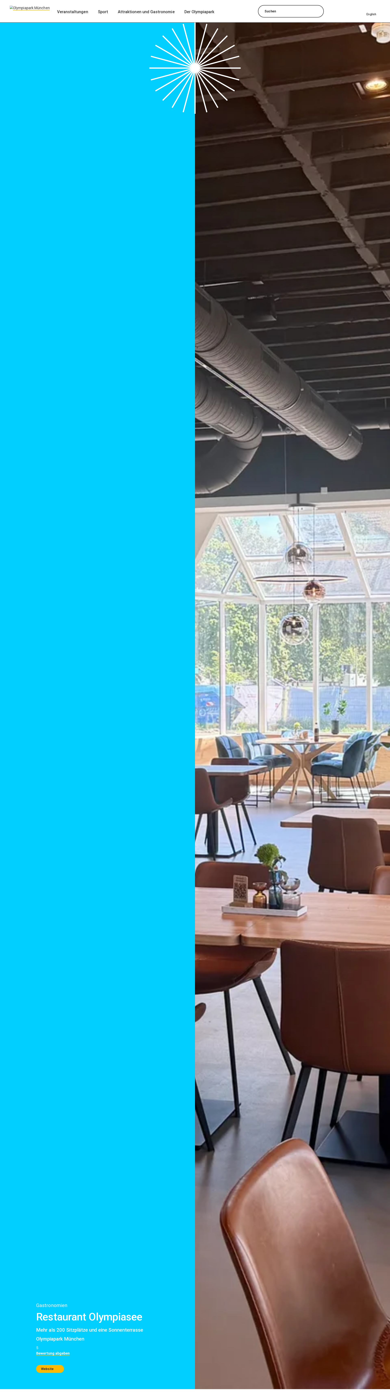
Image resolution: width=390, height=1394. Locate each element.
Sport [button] (103, 11)
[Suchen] (317, 11)
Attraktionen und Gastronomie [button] (146, 11)
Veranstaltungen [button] (72, 11)
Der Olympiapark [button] (199, 11)
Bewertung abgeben (53, 1353)
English (371, 14)
